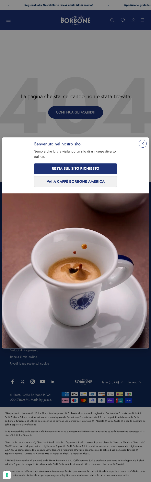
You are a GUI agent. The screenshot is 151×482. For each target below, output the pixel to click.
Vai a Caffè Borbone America (76, 181)
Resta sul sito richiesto (75, 168)
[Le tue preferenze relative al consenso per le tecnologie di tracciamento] (7, 475)
